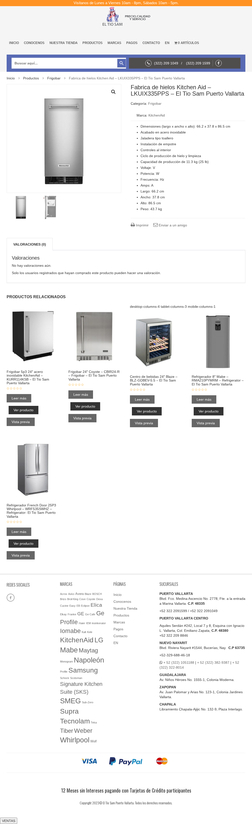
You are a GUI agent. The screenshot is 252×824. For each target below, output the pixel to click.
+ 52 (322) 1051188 (178, 662)
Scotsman (76, 678)
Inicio (14, 43)
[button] (113, 92)
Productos (92, 43)
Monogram (66, 661)
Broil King (72, 599)
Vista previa (21, 422)
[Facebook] (219, 63)
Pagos (132, 43)
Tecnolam (75, 721)
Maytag (88, 650)
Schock (64, 678)
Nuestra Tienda (63, 43)
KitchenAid (156, 115)
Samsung (83, 670)
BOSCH (97, 593)
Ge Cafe (90, 614)
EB (78, 605)
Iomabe (70, 631)
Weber (83, 730)
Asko (71, 593)
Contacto (151, 43)
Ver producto (23, 410)
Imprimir (142, 225)
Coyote (91, 599)
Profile (63, 671)
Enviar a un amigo (172, 225)
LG (98, 640)
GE (80, 613)
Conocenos (34, 43)
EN (167, 43)
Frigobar (54, 78)
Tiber (66, 730)
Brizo (63, 599)
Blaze (88, 593)
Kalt (84, 632)
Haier (82, 623)
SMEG (70, 701)
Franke (72, 614)
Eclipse (85, 605)
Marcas (114, 43)
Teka (94, 722)
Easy (72, 605)
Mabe (69, 650)
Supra (69, 711)
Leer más (19, 398)
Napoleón (89, 660)
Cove (82, 599)
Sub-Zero (87, 702)
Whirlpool (74, 740)
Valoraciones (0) (29, 244)
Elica (96, 605)
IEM (88, 623)
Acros (63, 593)
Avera (79, 594)
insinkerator (99, 623)
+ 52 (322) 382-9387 (213, 662)
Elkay (63, 614)
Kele (89, 632)
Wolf (93, 741)
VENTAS (8, 821)
